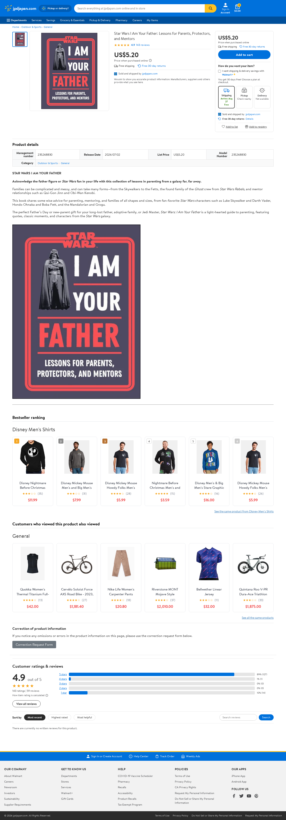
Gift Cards (67, 799)
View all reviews (26, 704)
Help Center (141, 756)
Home (15, 27)
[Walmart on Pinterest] (256, 796)
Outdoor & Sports (31, 27)
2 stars (63, 688)
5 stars (63, 674)
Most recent (35, 717)
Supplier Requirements (17, 804)
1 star (64, 692)
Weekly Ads (193, 756)
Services (36, 20)
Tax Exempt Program (130, 804)
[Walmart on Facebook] (234, 796)
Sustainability (12, 799)
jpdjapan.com (150, 73)
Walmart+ (67, 793)
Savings (50, 20)
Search (266, 717)
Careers (137, 20)
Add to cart (244, 54)
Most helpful (84, 717)
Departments (19, 20)
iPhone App (238, 776)
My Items (152, 20)
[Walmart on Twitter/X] (241, 796)
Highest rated (60, 717)
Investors (9, 793)
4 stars (63, 678)
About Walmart (13, 776)
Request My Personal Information (194, 793)
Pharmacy (122, 20)
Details (249, 118)
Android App (239, 781)
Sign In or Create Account (106, 756)
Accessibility (125, 793)
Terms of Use (182, 776)
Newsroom (10, 787)
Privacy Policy (183, 781)
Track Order (167, 756)
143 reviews (142, 44)
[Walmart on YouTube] (249, 796)
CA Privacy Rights (185, 787)
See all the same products (258, 618)
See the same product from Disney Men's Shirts (244, 511)
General (48, 27)
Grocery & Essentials (72, 20)
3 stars (63, 683)
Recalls (122, 787)
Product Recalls (127, 799)
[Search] (210, 8)
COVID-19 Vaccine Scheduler (135, 776)
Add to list (232, 126)
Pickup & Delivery (100, 20)
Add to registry (258, 126)
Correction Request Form (34, 644)
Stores (65, 781)
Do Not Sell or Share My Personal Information (217, 815)
